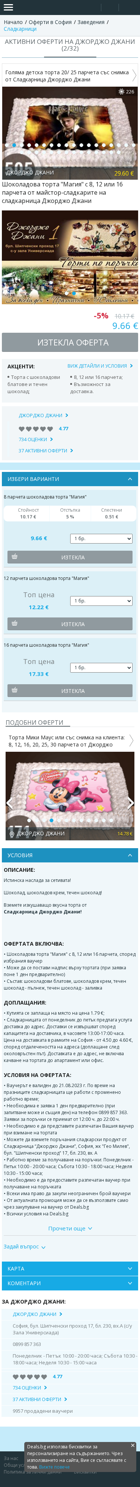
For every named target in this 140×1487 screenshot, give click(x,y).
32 (119, 152)
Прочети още (66, 1228)
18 (134, 145)
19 (22, 152)
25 (66, 152)
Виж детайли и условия (97, 366)
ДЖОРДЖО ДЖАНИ (40, 415)
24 (59, 152)
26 (74, 152)
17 (126, 145)
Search (92, 7)
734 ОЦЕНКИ (33, 439)
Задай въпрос (21, 1246)
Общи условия (20, 1465)
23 (51, 152)
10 (74, 145)
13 (96, 145)
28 (89, 152)
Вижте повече (54, 1467)
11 (81, 145)
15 (111, 145)
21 (36, 152)
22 (44, 152)
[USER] (110, 8)
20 (29, 152)
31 (111, 152)
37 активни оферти (43, 450)
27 (81, 152)
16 (119, 145)
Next (131, 806)
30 (104, 152)
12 (89, 145)
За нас (11, 1458)
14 (104, 145)
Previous (9, 806)
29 (96, 152)
